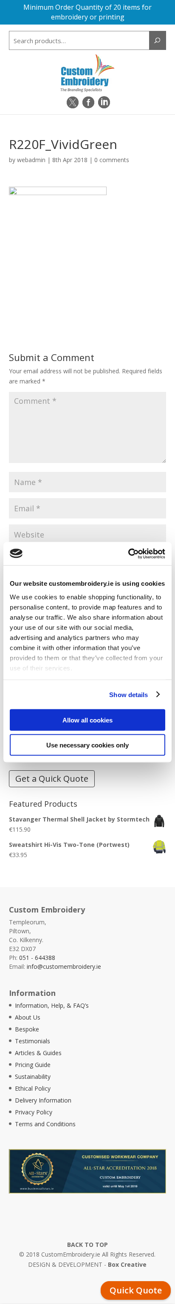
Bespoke (27, 1029)
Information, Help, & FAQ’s (52, 1005)
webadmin (31, 160)
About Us (27, 1017)
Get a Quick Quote (51, 778)
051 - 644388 (37, 958)
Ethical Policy (33, 1088)
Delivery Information (43, 1100)
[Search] (157, 40)
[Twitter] (73, 102)
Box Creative (127, 1264)
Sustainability (33, 1076)
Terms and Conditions (45, 1124)
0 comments (111, 160)
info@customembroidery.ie (64, 966)
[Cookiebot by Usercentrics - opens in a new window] (128, 553)
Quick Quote (136, 1290)
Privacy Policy (33, 1112)
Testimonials (32, 1041)
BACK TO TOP (87, 1245)
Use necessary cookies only (87, 744)
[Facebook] (88, 102)
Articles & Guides (38, 1053)
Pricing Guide (33, 1065)
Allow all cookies (87, 720)
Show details (128, 694)
